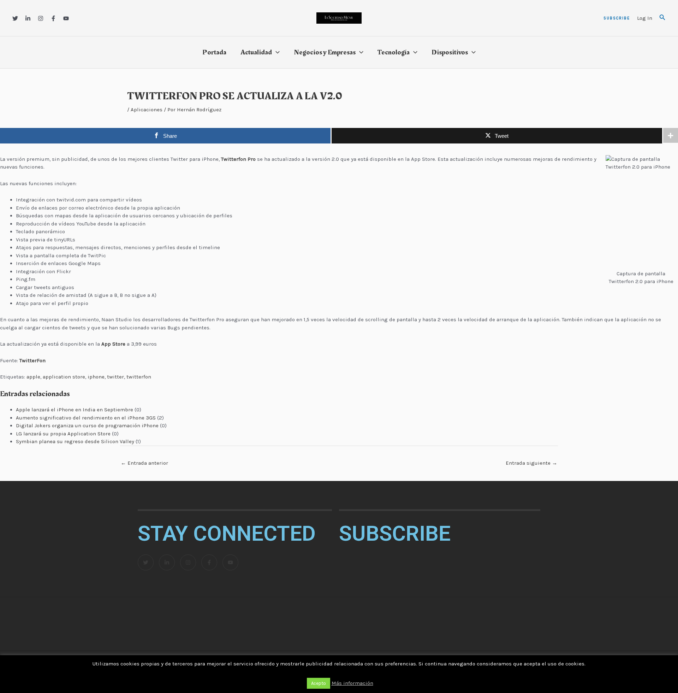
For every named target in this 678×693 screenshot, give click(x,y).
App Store (113, 344)
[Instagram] (40, 18)
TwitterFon (32, 360)
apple (33, 377)
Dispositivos (450, 52)
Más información (352, 683)
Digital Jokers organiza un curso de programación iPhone (87, 425)
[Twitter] (15, 18)
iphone (96, 377)
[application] (276, 52)
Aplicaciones (146, 109)
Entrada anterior (144, 463)
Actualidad (256, 52)
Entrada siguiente (531, 463)
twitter (115, 377)
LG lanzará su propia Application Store (63, 433)
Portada (214, 52)
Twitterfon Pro (238, 159)
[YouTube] (66, 18)
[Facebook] (53, 18)
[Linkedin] (28, 18)
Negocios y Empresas (325, 52)
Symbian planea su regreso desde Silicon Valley (75, 441)
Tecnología (393, 52)
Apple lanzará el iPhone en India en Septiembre (74, 409)
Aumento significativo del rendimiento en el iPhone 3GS (86, 418)
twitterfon (138, 377)
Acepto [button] (318, 683)
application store (64, 377)
